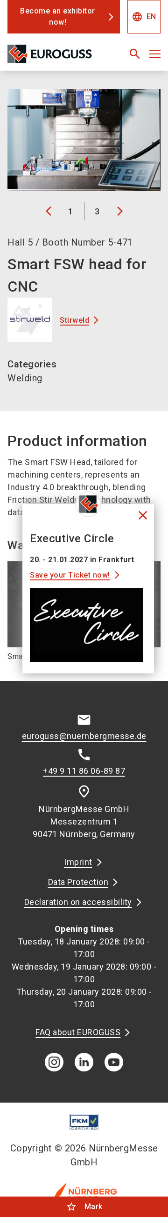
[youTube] (114, 1062)
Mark (84, 1206)
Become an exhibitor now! (57, 17)
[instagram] (54, 1062)
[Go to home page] (57, 58)
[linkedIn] (84, 1062)
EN (144, 16)
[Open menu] (155, 54)
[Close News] (88, 504)
